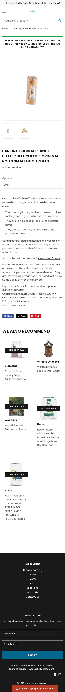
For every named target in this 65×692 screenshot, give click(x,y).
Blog (32, 583)
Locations (32, 588)
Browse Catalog (32, 570)
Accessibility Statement (41, 668)
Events (33, 579)
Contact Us (32, 596)
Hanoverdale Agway (35, 683)
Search (14, 665)
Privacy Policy (28, 665)
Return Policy (45, 665)
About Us (32, 592)
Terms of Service (17, 668)
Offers (32, 574)
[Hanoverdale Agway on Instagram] (59, 675)
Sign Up (32, 655)
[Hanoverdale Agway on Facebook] (55, 675)
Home (5, 28)
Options (7, 178)
